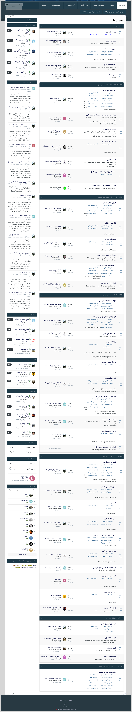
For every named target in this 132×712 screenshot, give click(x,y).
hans (25, 34)
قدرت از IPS (66, 707)
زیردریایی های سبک (106, 492)
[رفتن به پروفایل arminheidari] (31, 519)
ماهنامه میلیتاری (110, 41)
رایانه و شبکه (111, 648)
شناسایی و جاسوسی (92, 208)
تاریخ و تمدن (107, 93)
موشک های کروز (92, 365)
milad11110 (24, 44)
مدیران (112, 5)
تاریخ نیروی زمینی (106, 306)
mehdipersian (53, 306)
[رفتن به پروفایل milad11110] (33, 41)
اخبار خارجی (93, 594)
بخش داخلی (119, 26)
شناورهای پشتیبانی (106, 473)
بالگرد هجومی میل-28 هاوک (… (52, 227)
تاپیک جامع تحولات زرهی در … (52, 333)
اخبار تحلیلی (107, 629)
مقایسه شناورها (92, 470)
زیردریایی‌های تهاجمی (92, 489)
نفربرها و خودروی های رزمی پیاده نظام (106, 322)
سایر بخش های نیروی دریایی (105, 535)
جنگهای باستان (92, 96)
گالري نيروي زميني (92, 52)
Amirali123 (25, 531)
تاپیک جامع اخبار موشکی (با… (53, 626)
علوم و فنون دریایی (109, 551)
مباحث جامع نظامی (109, 90)
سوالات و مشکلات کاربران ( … (53, 648)
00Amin (55, 658)
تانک (109, 319)
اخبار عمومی (93, 626)
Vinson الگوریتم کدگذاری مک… (52, 383)
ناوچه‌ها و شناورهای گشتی (92, 467)
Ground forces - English (105, 447)
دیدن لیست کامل (18, 561)
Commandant (22, 383)
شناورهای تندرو (107, 470)
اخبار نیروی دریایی (109, 591)
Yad (34, 566)
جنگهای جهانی (93, 93)
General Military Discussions (103, 185)
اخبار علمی (94, 629)
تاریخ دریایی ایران (106, 578)
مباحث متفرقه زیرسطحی (92, 492)
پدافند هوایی (107, 268)
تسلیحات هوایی (110, 239)
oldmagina (54, 640)
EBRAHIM (24, 351)
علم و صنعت (93, 683)
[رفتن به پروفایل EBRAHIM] (33, 350)
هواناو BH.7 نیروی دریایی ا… (53, 506)
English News (110, 656)
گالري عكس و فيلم (109, 49)
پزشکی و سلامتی (106, 688)
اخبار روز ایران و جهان (108, 623)
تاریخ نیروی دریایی (109, 575)
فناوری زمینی (93, 303)
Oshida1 (55, 176)
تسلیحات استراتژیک (106, 106)
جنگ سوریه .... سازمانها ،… (53, 174)
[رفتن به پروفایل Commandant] (33, 382)
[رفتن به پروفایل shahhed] (33, 145)
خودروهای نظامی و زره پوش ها (104, 316)
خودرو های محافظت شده (106, 327)
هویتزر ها (108, 344)
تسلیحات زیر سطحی (92, 524)
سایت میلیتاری (56, 5)
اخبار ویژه (108, 632)
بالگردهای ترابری (92, 226)
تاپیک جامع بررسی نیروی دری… (52, 539)
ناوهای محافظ (107, 467)
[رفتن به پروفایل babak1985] (33, 397)
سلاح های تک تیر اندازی (106, 404)
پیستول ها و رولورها (92, 402)
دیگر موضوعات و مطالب (107, 672)
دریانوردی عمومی (106, 556)
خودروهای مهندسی (92, 319)
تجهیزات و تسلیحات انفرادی (106, 396)
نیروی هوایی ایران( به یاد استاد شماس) (23, 397)
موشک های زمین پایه (108, 362)
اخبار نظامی (107, 626)
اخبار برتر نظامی (24, 349)
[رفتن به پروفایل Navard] (64, 147)
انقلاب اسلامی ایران (106, 675)
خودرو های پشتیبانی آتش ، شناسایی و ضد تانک (106, 325)
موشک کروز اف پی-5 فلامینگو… (52, 366)
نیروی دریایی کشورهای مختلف (106, 540)
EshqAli (55, 42)
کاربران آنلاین (84, 5)
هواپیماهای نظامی (109, 202)
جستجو (44, 5)
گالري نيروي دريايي (106, 54)
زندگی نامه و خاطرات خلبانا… (53, 161)
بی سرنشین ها (92, 205)
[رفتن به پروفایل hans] (33, 31)
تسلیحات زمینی (106, 303)
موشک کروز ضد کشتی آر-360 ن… (52, 522)
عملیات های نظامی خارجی (92, 144)
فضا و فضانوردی (92, 273)
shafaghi (55, 258)
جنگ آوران (94, 98)
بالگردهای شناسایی (106, 229)
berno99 (25, 478)
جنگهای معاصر (107, 96)
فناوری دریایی (93, 554)
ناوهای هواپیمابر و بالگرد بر (106, 465)
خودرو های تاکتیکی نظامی (92, 325)
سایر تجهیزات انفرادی (92, 407)
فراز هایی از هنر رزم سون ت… (53, 131)
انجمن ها (122, 5)
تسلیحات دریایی (110, 518)
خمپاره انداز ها (107, 347)
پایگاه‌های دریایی (106, 538)
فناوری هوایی (93, 268)
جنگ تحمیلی (111, 159)
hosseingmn (23, 56)
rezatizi (24, 408)
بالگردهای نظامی (110, 223)
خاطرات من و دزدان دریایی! (53, 555)
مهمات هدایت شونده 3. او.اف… (52, 347)
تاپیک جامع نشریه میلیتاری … (53, 65)
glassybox (54, 597)
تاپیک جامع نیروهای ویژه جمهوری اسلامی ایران (23, 415)
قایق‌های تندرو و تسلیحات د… (53, 567)
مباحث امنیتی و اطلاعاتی (92, 680)
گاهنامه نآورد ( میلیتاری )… (53, 40)
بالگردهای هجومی (106, 226)
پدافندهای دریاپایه (106, 524)
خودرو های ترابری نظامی (92, 322)
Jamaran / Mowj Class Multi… (51, 608)
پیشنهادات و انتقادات (92, 688)
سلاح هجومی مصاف (55, 74)
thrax (24, 568)
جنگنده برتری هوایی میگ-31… (52, 209)
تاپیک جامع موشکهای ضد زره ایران (23, 31)
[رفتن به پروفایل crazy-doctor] (33, 374)
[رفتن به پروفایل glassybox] (64, 596)
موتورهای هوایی (92, 271)
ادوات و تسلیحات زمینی (107, 300)
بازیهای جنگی (107, 683)
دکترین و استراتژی (109, 129)
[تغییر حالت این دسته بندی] (42, 26)
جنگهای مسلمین (106, 98)
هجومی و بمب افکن (106, 211)
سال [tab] (18, 490)
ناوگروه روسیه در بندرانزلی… (54, 595)
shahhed (24, 147)
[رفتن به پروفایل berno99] (32, 478)
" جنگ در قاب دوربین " (55, 98)
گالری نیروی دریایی (23, 406)
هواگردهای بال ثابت (92, 506)
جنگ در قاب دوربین (92, 106)
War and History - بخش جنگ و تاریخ (110, 85)
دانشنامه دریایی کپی (106, 543)
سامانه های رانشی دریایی (92, 556)
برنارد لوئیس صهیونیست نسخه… (52, 679)
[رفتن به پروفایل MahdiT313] (64, 132)
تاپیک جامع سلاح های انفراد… (53, 403)
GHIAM (26, 537)
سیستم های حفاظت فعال (92, 309)
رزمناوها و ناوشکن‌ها (92, 465)
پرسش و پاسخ (93, 686)
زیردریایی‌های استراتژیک (106, 489)
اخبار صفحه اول (110, 637)
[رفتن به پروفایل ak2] (64, 75)
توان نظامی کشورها (92, 104)
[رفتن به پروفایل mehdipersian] (64, 305)
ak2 (56, 76)
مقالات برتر (112, 75)
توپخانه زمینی (111, 341)
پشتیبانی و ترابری (106, 208)
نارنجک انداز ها (107, 407)
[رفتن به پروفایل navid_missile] (33, 425)
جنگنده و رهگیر (106, 205)
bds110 (56, 492)
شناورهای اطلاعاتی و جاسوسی (92, 475)
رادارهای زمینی (107, 381)
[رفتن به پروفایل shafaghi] (64, 257)
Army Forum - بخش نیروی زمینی (112, 295)
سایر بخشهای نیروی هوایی (106, 265)
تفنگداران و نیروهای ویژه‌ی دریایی (92, 538)
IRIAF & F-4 (25, 432)
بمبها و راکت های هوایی (106, 245)
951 (56, 163)
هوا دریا (113, 502)
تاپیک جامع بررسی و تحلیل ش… (52, 421)
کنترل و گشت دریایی (92, 211)
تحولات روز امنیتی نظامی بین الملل (103, 171)
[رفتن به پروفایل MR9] (64, 32)
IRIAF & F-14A (24, 424)
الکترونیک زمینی (110, 378)
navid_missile (22, 426)
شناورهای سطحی (109, 462)
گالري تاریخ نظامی (92, 54)
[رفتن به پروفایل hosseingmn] (33, 51)
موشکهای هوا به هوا (106, 242)
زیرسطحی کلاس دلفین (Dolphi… (52, 490)
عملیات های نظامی (109, 141)
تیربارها (94, 399)
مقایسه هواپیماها (92, 213)
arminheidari (24, 519)
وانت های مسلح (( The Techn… (52, 320)
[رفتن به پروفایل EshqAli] (64, 41)
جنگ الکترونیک (106, 384)
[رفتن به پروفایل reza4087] (33, 433)
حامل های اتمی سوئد (55, 118)
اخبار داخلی (108, 594)
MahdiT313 (54, 133)
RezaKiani (54, 120)
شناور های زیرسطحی (108, 486)
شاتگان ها (94, 404)
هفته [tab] (33, 490)
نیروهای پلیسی (106, 680)
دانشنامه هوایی (106, 276)
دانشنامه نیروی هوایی (55, 270)
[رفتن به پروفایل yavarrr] (64, 285)
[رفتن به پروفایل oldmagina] (64, 639)
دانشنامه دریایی (92, 540)
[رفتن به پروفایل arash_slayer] (33, 340)
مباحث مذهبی (92, 675)
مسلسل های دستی (106, 402)
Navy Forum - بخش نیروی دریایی (112, 457)
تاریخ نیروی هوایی (106, 273)
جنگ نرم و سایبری (92, 101)
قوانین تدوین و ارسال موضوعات (114, 12)
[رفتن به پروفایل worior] (31, 513)
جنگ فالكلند (58, 579)
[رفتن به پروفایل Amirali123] (31, 532)
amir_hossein (31, 568)
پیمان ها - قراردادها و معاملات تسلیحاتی (101, 115)
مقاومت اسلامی (106, 101)
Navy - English (110, 608)
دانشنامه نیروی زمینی (106, 434)
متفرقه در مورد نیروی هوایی (106, 255)
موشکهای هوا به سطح (92, 242)
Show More (22, 555)
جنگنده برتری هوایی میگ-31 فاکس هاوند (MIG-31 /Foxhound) (22, 52)
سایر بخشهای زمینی (109, 431)
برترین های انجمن (99, 5)
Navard (55, 148)
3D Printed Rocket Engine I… (52, 284)
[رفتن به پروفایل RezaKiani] (64, 118)
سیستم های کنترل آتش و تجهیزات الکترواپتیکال (92, 384)
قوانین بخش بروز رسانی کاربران (91, 12)
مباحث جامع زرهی (109, 333)
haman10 (55, 610)
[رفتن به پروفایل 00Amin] (64, 657)
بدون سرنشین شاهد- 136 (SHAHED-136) (19, 215)
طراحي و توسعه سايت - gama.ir (66, 709)
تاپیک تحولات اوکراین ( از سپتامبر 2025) (23, 63)
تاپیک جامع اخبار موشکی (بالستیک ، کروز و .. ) (23, 41)
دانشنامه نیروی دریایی (23, 381)
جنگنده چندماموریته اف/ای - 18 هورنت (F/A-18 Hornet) (19, 292)
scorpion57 (54, 187)
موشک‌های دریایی (92, 522)
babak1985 (23, 400)
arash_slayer (23, 343)
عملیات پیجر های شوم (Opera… (52, 146)
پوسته (70, 700)
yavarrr (55, 286)
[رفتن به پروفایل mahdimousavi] (64, 648)
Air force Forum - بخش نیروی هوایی (110, 197)
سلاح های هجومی (106, 399)
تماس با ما (63, 700)
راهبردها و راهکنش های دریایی (104, 567)
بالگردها (108, 506)
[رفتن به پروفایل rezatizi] (33, 407)
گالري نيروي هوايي (106, 52)
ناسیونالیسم (93, 677)
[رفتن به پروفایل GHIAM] (31, 538)
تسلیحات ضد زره (106, 309)
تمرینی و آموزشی (106, 213)
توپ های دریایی (106, 522)
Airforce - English (108, 283)
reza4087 (24, 434)
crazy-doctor (23, 374)
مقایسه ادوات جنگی (92, 306)
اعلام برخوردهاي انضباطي (54, 32)
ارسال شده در (15, 184)
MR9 (56, 33)
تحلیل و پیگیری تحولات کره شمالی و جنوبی (19, 253)
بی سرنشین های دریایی (92, 473)
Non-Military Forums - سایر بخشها (111, 667)
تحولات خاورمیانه (106, 174)
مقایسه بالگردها (92, 229)
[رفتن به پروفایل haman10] (64, 609)
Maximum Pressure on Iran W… (51, 656)
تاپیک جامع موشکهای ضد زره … (52, 304)
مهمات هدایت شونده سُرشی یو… (52, 243)
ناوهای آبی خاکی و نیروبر (106, 475)
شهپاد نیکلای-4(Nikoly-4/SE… (52, 470)
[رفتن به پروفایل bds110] (64, 491)
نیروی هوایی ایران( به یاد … (53, 52)
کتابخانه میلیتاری (109, 64)
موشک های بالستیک (106, 365)
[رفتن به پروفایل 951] (64, 162)
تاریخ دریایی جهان (92, 578)
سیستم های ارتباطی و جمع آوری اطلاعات (92, 381)
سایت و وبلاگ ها (106, 686)
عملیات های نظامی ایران (106, 144)
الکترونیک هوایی (106, 271)
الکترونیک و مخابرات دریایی (106, 554)
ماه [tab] (26, 490)
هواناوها (108, 508)
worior (26, 513)
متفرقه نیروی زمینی (109, 419)
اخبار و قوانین (111, 32)
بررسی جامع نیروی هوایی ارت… (52, 256)
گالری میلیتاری (70, 5)
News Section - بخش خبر (114, 618)
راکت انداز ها (93, 344)
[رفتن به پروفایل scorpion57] (64, 188)
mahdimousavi (53, 649)
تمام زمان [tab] (11, 490)
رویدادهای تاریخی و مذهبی (106, 677)
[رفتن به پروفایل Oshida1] (64, 175)
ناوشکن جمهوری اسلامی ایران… (52, 638)
